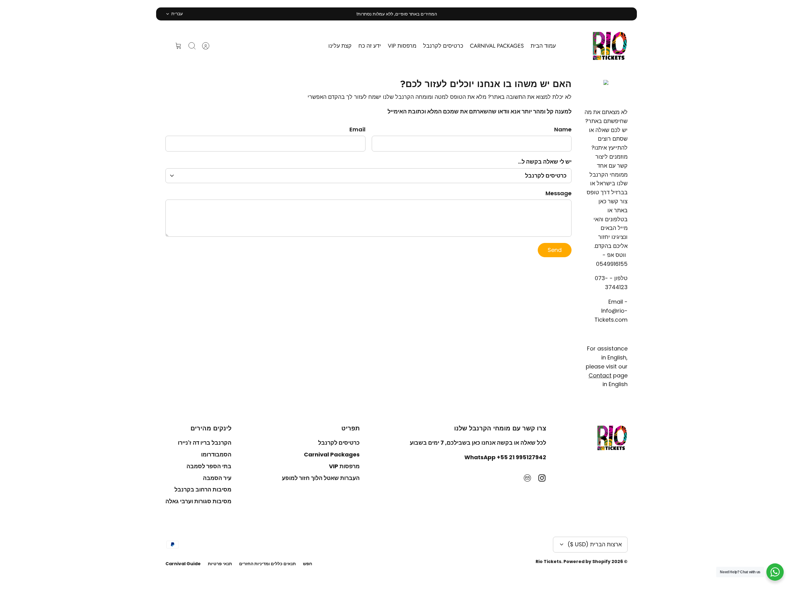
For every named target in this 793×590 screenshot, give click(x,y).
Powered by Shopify (587, 561)
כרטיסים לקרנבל (443, 46)
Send (555, 250)
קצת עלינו (340, 46)
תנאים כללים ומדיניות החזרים (267, 564)
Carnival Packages (332, 454)
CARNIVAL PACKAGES (497, 46)
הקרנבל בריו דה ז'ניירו (204, 443)
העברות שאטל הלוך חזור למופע (321, 478)
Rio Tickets (548, 561)
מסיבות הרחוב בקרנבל (202, 489)
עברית (177, 14)
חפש (307, 564)
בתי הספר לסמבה (208, 466)
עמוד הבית (543, 46)
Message (558, 193)
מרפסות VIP (402, 46)
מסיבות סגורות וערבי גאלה (198, 501)
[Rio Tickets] (610, 46)
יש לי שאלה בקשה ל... (545, 161)
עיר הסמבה (217, 478)
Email (357, 129)
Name (563, 129)
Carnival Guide (183, 564)
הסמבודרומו (216, 454)
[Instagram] (542, 478)
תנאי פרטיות (220, 564)
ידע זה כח (369, 46)
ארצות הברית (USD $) (594, 544)
